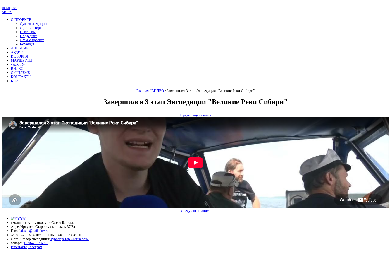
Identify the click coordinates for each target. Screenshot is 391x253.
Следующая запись (195, 211)
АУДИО (17, 52)
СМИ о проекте (32, 40)
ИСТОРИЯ (19, 56)
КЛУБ (15, 81)
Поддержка (28, 36)
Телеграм (35, 247)
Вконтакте (19, 247)
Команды (27, 44)
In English (9, 8)
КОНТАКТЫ (21, 77)
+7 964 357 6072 (36, 243)
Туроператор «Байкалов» (69, 239)
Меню (7, 12)
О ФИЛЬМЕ (20, 73)
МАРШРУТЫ (21, 60)
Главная (142, 91)
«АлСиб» (18, 64)
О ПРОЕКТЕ (21, 20)
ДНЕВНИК (20, 48)
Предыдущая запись (195, 115)
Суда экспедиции (33, 24)
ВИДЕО (17, 68)
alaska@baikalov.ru (34, 231)
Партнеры (28, 32)
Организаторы (31, 28)
